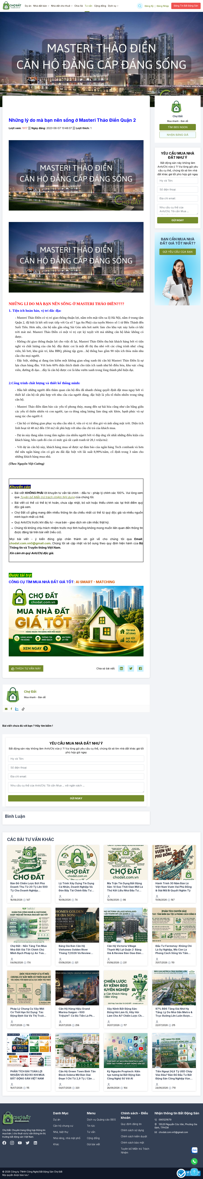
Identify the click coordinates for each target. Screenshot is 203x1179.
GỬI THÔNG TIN (130, 616)
